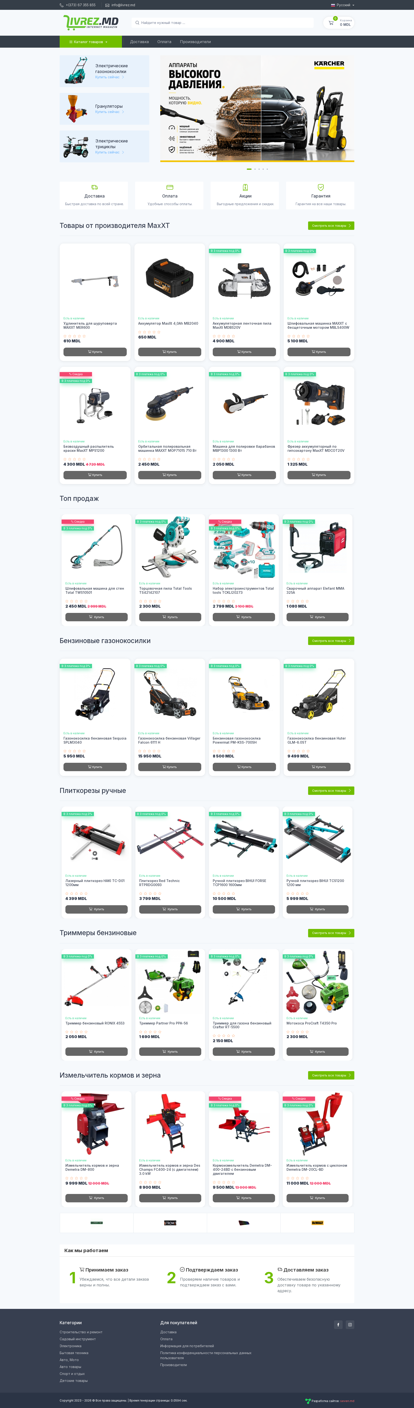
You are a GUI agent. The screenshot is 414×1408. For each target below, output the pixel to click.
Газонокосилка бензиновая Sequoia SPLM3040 (94, 740)
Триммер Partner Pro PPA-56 (163, 1023)
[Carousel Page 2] (255, 169)
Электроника (70, 1346)
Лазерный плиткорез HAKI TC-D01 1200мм (95, 883)
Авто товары (70, 1367)
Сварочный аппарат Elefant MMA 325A (315, 590)
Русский (344, 5)
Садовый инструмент (78, 1339)
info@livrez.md (123, 5)
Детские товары (74, 1381)
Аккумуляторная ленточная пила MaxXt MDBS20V (242, 325)
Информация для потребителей (187, 1346)
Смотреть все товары (329, 225)
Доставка (139, 41)
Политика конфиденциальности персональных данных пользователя (206, 1355)
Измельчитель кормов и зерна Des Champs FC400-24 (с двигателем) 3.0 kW (169, 1169)
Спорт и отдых (72, 1374)
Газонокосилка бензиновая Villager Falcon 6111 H (169, 740)
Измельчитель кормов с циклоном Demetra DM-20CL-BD (317, 1167)
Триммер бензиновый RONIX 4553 (95, 1023)
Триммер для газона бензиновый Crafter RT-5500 (242, 1025)
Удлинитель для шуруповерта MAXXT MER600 (90, 325)
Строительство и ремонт (81, 1332)
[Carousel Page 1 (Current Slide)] (249, 169)
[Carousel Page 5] (267, 169)
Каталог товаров (88, 42)
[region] (106, 111)
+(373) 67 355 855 (80, 5)
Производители (195, 41)
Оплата (164, 41)
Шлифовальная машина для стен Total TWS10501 (94, 590)
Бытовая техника (74, 1353)
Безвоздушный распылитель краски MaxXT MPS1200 (88, 448)
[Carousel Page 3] (259, 169)
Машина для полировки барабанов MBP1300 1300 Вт (244, 448)
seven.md (347, 1401)
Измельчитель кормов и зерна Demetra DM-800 (92, 1167)
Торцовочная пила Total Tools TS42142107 (165, 590)
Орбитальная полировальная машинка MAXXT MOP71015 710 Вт (167, 448)
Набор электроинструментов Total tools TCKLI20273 (243, 590)
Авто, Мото (69, 1360)
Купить (97, 352)
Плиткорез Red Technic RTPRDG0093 (159, 883)
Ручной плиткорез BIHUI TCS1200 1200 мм (315, 883)
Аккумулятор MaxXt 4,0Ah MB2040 (168, 323)
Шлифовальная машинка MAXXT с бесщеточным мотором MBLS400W (318, 325)
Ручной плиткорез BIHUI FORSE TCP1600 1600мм (239, 883)
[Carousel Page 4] (263, 169)
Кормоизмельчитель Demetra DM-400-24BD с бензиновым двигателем (242, 1169)
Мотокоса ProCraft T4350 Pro (312, 1023)
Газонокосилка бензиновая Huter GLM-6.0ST (317, 740)
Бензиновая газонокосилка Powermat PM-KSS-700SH (237, 740)
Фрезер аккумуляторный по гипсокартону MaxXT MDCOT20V (316, 448)
